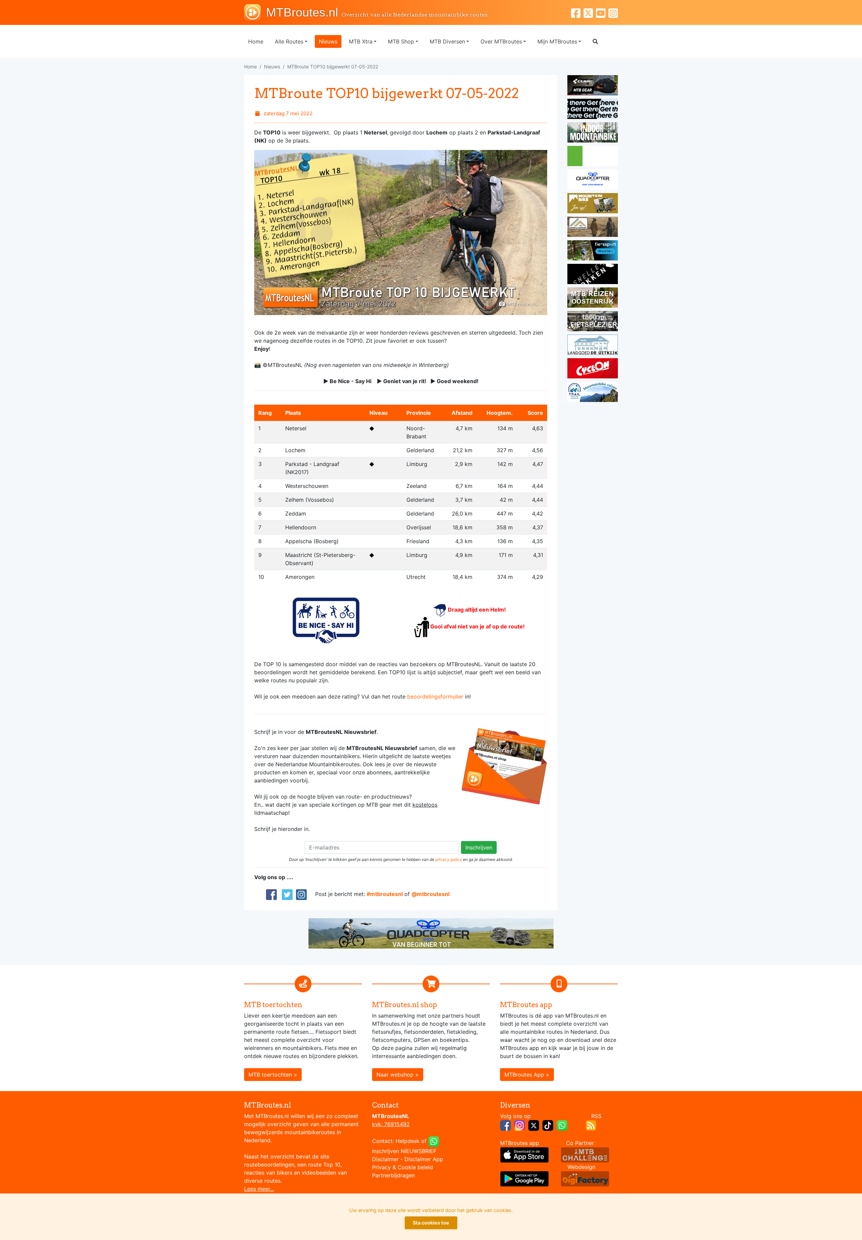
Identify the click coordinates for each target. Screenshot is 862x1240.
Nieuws (328, 41)
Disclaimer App (423, 1159)
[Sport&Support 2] (592, 227)
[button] (595, 41)
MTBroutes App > (527, 1074)
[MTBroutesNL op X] (533, 1124)
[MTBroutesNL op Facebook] (505, 1124)
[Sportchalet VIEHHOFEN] (592, 298)
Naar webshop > (397, 1074)
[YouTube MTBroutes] (602, 12)
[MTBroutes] (255, 12)
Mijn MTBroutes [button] (557, 41)
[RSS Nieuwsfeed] (591, 1124)
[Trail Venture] (592, 393)
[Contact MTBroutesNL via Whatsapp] (433, 1141)
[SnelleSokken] (592, 275)
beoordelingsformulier (435, 696)
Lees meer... (259, 1188)
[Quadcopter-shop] (592, 180)
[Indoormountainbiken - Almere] (592, 133)
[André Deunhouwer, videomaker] (585, 1154)
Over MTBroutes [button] (501, 41)
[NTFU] (592, 251)
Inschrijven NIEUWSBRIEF (404, 1151)
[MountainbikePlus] (592, 204)
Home (255, 41)
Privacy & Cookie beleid (402, 1167)
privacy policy (448, 859)
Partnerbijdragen (393, 1175)
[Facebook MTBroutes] (577, 12)
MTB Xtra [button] (360, 41)
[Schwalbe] (592, 109)
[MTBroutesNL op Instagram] (519, 1124)
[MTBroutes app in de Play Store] (524, 1178)
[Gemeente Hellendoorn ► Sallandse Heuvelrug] (592, 157)
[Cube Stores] (592, 86)
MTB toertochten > (272, 1074)
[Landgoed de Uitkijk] (592, 345)
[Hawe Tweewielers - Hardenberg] (592, 322)
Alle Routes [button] (289, 41)
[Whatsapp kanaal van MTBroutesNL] (562, 1124)
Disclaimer (385, 1159)
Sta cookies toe (431, 1223)
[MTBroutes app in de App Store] (524, 1154)
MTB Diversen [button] (447, 41)
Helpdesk (408, 1141)
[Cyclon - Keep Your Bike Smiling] (592, 369)
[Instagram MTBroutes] (613, 12)
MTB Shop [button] (401, 41)
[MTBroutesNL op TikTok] (547, 1124)
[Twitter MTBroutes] (590, 12)
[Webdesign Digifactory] (585, 1178)
